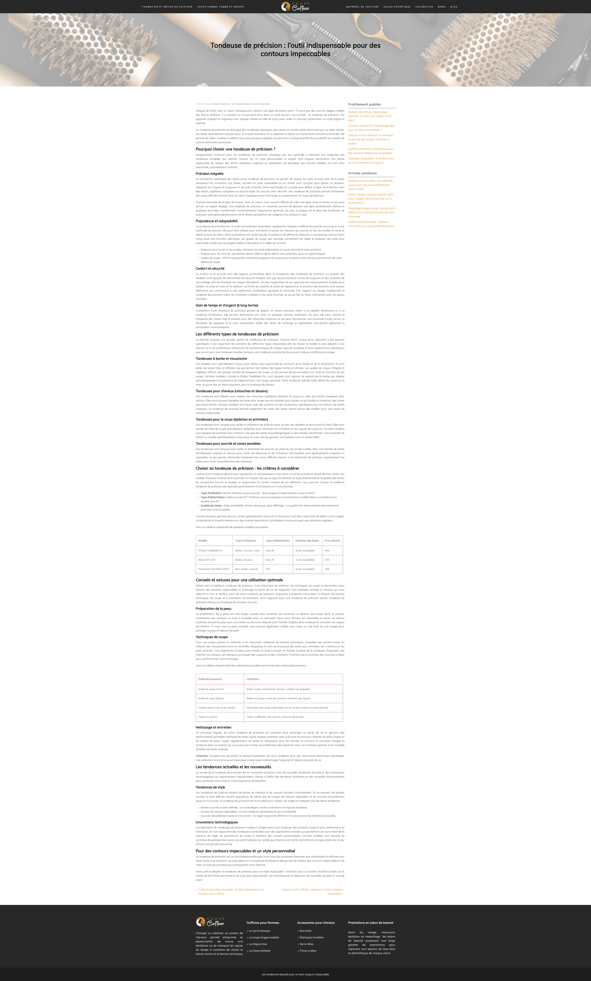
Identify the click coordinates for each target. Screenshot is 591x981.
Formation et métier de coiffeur (167, 7)
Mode (442, 7)
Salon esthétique (397, 7)
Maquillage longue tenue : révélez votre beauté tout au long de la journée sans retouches (371, 212)
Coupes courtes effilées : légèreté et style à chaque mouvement (311, 891)
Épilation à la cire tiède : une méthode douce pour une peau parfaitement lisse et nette (370, 185)
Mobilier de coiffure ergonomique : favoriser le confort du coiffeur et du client (369, 116)
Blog (454, 7)
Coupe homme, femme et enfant (220, 7)
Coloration (424, 7)
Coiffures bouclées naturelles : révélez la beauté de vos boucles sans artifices (231, 891)
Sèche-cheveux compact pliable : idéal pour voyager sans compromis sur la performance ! (370, 198)
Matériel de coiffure (363, 7)
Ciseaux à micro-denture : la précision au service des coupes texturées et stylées (370, 139)
